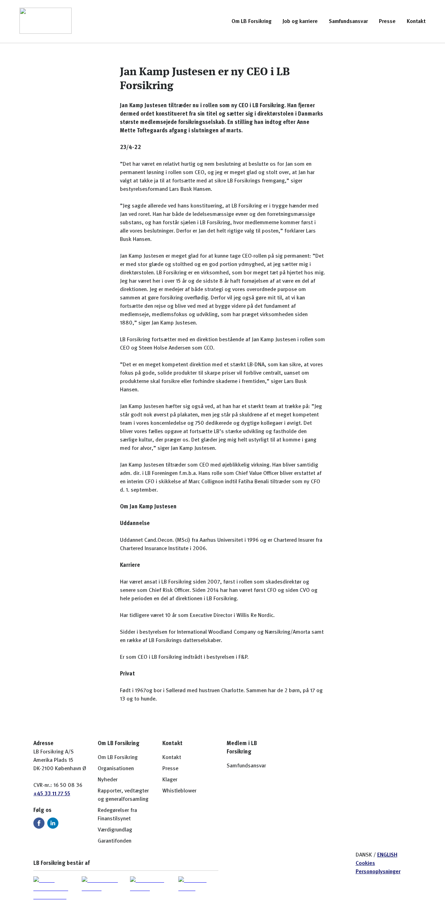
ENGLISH (387, 855)
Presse (387, 21)
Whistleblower (179, 791)
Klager (169, 780)
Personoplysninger (378, 872)
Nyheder (108, 780)
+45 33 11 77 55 (51, 794)
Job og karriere (300, 21)
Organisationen (116, 769)
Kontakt (416, 21)
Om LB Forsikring (252, 21)
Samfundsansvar (348, 21)
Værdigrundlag (115, 830)
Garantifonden (114, 841)
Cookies (365, 863)
